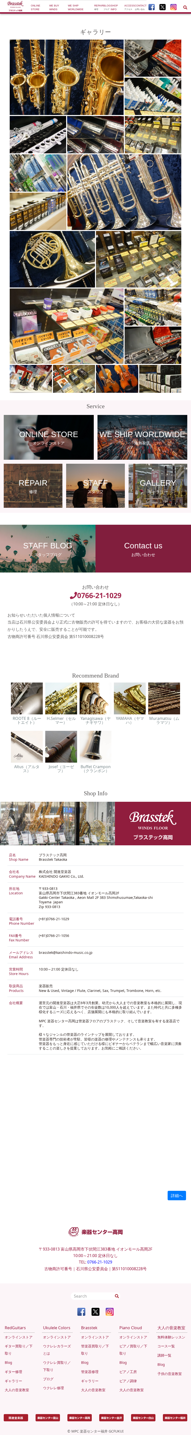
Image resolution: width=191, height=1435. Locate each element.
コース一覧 (166, 1346)
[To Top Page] (15, 7)
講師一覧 (164, 1355)
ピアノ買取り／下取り (133, 1350)
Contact (140, 7)
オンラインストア (19, 1337)
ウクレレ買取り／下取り (57, 1366)
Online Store (39, 7)
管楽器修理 (89, 1371)
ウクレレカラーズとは (57, 1350)
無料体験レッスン (171, 1337)
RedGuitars (15, 1327)
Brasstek (89, 1327)
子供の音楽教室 (169, 1373)
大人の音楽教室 (17, 1389)
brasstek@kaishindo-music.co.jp (66, 952)
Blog (107, 7)
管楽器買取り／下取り (95, 1350)
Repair (98, 7)
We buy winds (55, 7)
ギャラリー (13, 1380)
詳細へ (177, 1195)
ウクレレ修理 (53, 1387)
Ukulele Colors (56, 1327)
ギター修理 (13, 1371)
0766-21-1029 (99, 595)
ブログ (48, 1379)
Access (129, 7)
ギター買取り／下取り (19, 1350)
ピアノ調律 (128, 1380)
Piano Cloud (130, 1327)
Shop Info (115, 7)
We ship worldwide (76, 7)
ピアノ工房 (128, 1371)
